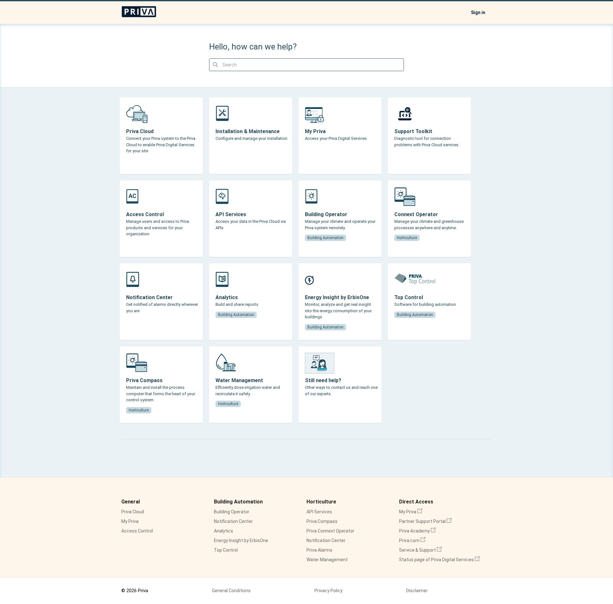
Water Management (327, 559)
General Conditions (231, 590)
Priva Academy (417, 530)
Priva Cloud (132, 511)
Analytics (223, 530)
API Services (319, 511)
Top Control (226, 550)
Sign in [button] (478, 12)
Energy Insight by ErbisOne (241, 540)
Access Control (137, 530)
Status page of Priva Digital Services (439, 559)
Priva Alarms (319, 550)
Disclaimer (417, 590)
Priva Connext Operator (330, 530)
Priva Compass (321, 521)
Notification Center (233, 521)
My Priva (130, 521)
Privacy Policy (328, 590)
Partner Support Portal (425, 521)
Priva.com (412, 540)
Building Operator (231, 511)
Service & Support (420, 550)
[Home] (138, 16)
